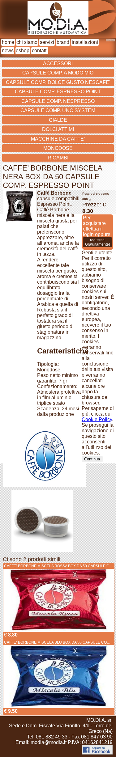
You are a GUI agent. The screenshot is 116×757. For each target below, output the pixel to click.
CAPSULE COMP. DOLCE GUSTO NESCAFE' (58, 82)
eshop (22, 50)
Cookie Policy (97, 419)
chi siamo (26, 42)
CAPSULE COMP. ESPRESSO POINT (58, 91)
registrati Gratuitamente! (97, 242)
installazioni (85, 42)
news (8, 50)
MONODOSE (58, 148)
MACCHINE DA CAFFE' (58, 139)
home (8, 42)
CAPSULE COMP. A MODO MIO (57, 72)
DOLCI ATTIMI (58, 129)
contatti (40, 50)
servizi (47, 42)
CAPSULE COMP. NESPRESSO (58, 101)
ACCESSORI (58, 63)
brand (63, 42)
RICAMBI (58, 157)
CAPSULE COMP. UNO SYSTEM (57, 110)
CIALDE (58, 120)
